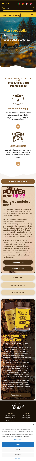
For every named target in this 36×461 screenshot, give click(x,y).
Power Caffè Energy (18, 108)
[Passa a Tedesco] (23, 3)
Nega (18, 449)
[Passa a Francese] (27, 3)
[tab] (18, 181)
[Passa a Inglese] (31, 3)
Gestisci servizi (17, 439)
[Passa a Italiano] (19, 3)
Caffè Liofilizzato (18, 145)
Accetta (18, 444)
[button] (33, 424)
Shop (7, 3)
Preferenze (18, 454)
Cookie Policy (17, 458)
